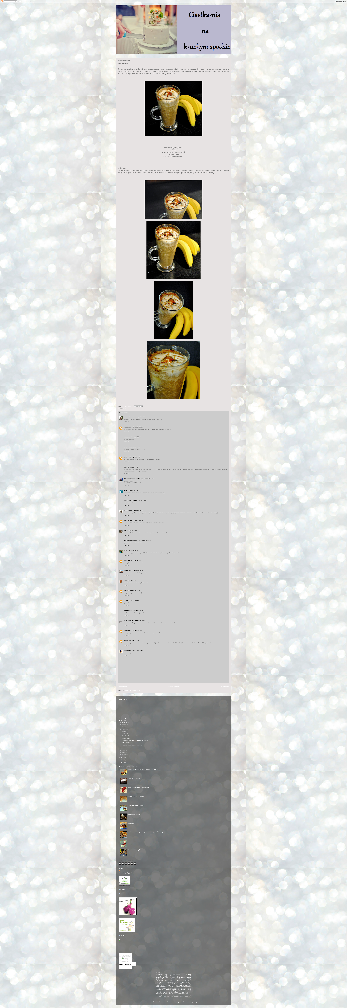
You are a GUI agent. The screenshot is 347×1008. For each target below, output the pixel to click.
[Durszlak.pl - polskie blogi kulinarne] (122, 889)
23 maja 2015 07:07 (135, 640)
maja (123, 731)
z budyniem (175, 991)
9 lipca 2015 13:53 (138, 650)
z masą (187, 993)
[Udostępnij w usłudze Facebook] (140, 406)
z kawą (175, 989)
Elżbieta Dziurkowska (130, 500)
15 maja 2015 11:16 (141, 500)
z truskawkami (175, 984)
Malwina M (127, 640)
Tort (186, 980)
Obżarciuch (127, 560)
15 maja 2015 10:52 (149, 478)
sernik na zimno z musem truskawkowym (138, 787)
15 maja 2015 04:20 (134, 447)
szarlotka (160, 988)
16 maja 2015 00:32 (138, 520)
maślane (159, 996)
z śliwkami (182, 989)
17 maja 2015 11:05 (136, 560)
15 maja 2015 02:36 (138, 427)
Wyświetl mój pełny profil (125, 873)
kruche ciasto (164, 979)
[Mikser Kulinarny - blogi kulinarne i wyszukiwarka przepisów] (127, 931)
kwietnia (124, 748)
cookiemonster (128, 610)
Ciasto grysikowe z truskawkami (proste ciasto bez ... (136, 740)
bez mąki (176, 995)
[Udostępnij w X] (139, 406)
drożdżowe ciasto (185, 977)
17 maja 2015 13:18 (138, 570)
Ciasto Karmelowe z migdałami (136, 796)
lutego (124, 752)
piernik (159, 989)
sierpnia (124, 724)
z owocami (176, 975)
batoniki (171, 995)
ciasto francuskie (185, 990)
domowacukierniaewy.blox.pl (132, 540)
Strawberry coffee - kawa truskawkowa (132, 745)
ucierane (172, 977)
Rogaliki (175, 988)
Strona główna (173, 687)
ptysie (157, 993)
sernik (157, 985)
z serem (158, 995)
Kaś (125, 580)
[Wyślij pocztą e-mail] (135, 406)
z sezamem (165, 995)
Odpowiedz (126, 421)
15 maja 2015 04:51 (135, 457)
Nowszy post (122, 687)
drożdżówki (159, 980)
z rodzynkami (165, 997)
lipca (123, 727)
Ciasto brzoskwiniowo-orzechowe (130, 736)
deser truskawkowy (133, 841)
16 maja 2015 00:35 (132, 530)
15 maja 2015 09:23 (133, 467)
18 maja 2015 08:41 (134, 600)
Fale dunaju (131, 823)
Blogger (196, 1002)
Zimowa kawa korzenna (134, 814)
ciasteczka (185, 984)
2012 (122, 762)
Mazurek (171, 992)
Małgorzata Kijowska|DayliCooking (133, 478)
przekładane (183, 988)
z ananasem (164, 993)
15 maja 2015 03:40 (136, 437)
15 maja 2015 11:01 (133, 490)
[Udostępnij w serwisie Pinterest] (142, 406)
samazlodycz (127, 630)
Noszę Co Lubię (128, 650)
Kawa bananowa (126, 738)
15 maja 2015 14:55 (138, 510)
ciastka (158, 982)
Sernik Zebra (125, 733)
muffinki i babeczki (186, 986)
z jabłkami (164, 992)
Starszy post (224, 687)
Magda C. (126, 447)
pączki (157, 992)
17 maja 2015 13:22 (131, 580)
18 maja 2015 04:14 (134, 590)
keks (188, 992)
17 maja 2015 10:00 (133, 550)
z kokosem (168, 988)
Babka (186, 985)
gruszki (186, 995)
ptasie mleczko (166, 991)
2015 (122, 720)
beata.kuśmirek (128, 427)
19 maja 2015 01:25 (137, 610)
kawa (124, 408)
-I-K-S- (125, 490)
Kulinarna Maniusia (129, 417)
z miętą (186, 996)
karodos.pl (127, 457)
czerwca (124, 729)
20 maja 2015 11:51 (136, 630)
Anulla (125, 550)
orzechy (164, 996)
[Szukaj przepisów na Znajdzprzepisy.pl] (122, 935)
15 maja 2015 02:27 (140, 417)
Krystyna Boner (128, 510)
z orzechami (170, 982)
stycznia (124, 754)
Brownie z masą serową (134, 778)
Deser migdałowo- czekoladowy (136, 805)
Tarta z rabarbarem (127, 742)
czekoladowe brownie (162, 984)
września (124, 722)
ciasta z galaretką (174, 980)
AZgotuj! (126, 600)
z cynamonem (180, 993)
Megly (125, 467)
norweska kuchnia (180, 992)
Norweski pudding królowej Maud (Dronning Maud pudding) (143, 769)
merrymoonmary (175, 1002)
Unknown (126, 590)
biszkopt (184, 979)
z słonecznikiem (173, 997)
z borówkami (167, 989)
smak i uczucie (128, 520)
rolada (169, 996)
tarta (177, 986)
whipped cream (128, 570)
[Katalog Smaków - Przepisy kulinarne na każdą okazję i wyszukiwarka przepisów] (124, 885)
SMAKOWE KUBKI (129, 620)
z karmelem (183, 982)
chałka (181, 995)
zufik (125, 530)
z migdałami (178, 985)
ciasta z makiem (167, 985)
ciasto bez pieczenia (161, 986)
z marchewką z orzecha (178, 996)
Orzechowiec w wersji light (135, 850)
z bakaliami (172, 993)
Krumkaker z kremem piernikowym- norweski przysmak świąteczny (145, 832)
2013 (122, 760)
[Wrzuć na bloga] (137, 406)
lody (190, 995)
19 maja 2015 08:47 (139, 620)
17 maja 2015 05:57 (145, 540)
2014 (122, 757)
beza (189, 988)
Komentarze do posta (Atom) (132, 690)
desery (175, 979)
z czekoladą (161, 975)
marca (124, 750)
